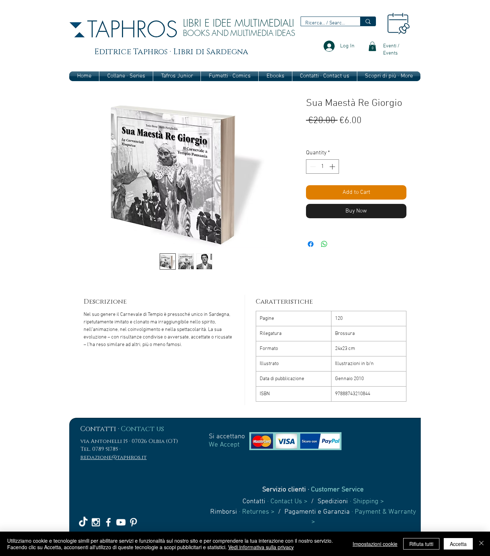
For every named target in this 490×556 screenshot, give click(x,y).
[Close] (481, 543)
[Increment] (333, 166)
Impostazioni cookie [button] (375, 543)
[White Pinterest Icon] (133, 522)
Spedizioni (332, 501)
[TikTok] (83, 522)
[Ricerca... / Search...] (368, 21)
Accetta (458, 543)
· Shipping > (366, 501)
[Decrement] (312, 166)
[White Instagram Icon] (96, 522)
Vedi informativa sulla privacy (261, 547)
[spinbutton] (322, 166)
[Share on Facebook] (310, 244)
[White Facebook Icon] (108, 522)
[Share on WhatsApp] (324, 244)
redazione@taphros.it (113, 457)
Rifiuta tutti (421, 543)
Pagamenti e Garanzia (317, 512)
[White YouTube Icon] (121, 522)
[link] (372, 46)
